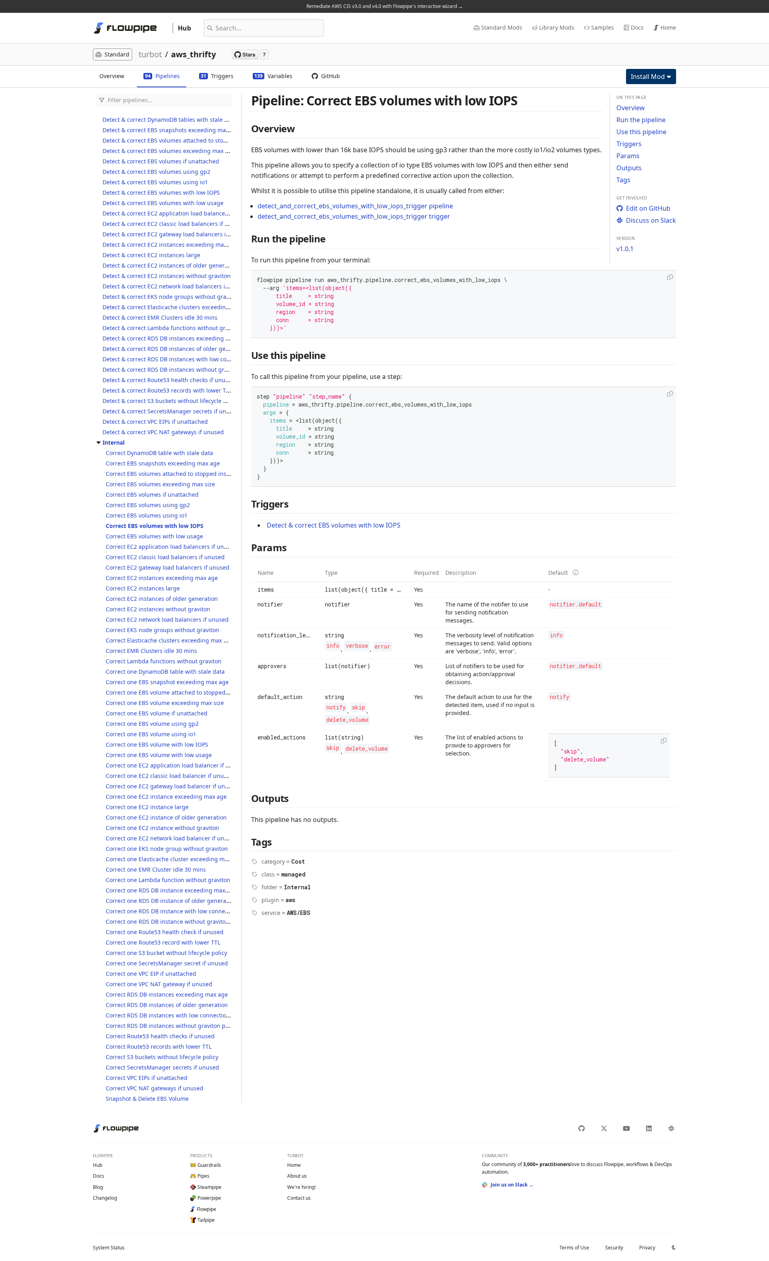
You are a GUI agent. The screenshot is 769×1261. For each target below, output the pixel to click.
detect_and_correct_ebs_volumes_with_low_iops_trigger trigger (354, 216)
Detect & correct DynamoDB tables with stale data (169, 119)
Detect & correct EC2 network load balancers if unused (176, 286)
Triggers (629, 143)
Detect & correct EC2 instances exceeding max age (170, 244)
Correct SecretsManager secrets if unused (162, 1067)
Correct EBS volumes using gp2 (148, 505)
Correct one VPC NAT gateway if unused (159, 984)
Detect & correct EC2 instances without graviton (167, 276)
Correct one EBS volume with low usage (159, 755)
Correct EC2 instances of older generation (162, 598)
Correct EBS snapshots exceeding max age (163, 463)
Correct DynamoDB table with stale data (159, 453)
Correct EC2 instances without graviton (158, 609)
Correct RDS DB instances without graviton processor (177, 1025)
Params (628, 155)
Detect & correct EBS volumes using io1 (155, 182)
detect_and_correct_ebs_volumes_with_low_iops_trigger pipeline (355, 205)
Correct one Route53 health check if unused (164, 932)
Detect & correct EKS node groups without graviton (171, 296)
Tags (623, 179)
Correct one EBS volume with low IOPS (157, 744)
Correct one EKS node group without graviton (167, 848)
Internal (114, 442)
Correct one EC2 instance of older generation (166, 817)
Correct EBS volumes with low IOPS (154, 526)
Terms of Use (574, 1247)
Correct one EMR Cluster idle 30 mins (156, 869)
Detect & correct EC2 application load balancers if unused (180, 213)
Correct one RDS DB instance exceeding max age (171, 890)
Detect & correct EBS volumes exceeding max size (169, 151)
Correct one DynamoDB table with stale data (165, 671)
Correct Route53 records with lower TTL (158, 1046)
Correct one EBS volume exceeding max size (165, 703)
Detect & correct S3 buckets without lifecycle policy (171, 401)
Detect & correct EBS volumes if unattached (161, 161)
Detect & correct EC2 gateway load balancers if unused (176, 234)
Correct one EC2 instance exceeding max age (166, 796)
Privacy (647, 1247)
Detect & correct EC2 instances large (151, 255)
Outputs (629, 167)
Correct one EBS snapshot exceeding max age (167, 682)
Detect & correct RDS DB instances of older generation (175, 349)
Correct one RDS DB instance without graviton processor (181, 921)
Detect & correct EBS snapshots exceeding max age (171, 130)
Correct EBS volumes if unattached (152, 494)
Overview (630, 107)
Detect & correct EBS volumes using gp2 (156, 171)
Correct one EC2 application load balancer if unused (176, 765)
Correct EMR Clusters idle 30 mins (151, 651)
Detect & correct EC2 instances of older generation (170, 265)
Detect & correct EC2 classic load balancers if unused (174, 224)
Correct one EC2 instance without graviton (162, 828)
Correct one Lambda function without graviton (168, 880)
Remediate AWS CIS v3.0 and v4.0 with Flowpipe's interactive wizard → (384, 6)
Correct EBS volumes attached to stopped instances (175, 473)
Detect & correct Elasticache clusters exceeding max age (178, 307)
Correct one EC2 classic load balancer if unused (170, 776)
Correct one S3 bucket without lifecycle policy (166, 953)
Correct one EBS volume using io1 (151, 734)
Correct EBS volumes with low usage (154, 536)
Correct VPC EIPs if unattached (146, 1078)
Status (109, 1247)
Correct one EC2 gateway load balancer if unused (172, 786)
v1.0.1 (625, 248)
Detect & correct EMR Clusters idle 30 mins (160, 317)
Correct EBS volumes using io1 (146, 515)
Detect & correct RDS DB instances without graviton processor (186, 369)
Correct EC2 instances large (143, 588)
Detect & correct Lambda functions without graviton (172, 328)
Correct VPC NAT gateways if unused (154, 1088)
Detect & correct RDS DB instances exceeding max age (175, 338)
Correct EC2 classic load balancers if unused (165, 557)
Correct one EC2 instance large (147, 807)
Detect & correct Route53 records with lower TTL (167, 390)
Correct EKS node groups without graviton (162, 630)
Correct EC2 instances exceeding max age (162, 578)
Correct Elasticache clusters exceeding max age (170, 640)
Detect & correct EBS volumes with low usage (163, 203)
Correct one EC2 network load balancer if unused (172, 838)
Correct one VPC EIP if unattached (151, 973)
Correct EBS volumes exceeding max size (160, 484)
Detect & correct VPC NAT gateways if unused (163, 432)
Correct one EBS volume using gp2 (152, 723)
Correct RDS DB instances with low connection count (176, 1015)
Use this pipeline (641, 131)
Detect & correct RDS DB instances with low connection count (185, 359)
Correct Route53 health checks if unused (160, 1036)
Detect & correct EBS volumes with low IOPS (161, 192)
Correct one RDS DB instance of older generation (171, 900)
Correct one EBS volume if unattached (156, 713)
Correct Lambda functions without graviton (163, 661)
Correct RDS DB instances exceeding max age (167, 994)
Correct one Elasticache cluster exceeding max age (174, 859)
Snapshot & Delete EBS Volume (147, 1098)
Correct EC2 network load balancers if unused (167, 619)
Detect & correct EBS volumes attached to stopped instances (183, 140)
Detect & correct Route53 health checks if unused (169, 380)
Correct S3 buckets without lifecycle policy (162, 1057)
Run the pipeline (641, 119)
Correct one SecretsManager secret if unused (167, 963)
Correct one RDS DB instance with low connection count (180, 911)
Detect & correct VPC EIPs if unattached (155, 421)
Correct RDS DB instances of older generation (167, 1005)
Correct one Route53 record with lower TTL (163, 942)
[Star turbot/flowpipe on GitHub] (250, 54)
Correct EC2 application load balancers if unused (171, 546)
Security (614, 1247)
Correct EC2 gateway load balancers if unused (167, 567)
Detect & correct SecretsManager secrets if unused (171, 411)
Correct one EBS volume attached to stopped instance (178, 692)
